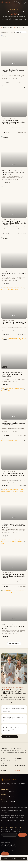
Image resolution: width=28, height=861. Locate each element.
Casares (3, 767)
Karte (15, 858)
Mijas (16, 760)
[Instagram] (2, 845)
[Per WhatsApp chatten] (18, 2)
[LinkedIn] (8, 845)
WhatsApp (23, 858)
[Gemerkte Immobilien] (15, 2)
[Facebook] (5, 845)
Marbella (3, 756)
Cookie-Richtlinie (15, 841)
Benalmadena (18, 767)
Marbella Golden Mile (6, 760)
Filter (6, 858)
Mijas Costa (4, 765)
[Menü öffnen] (25, 2)
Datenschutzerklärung (6, 841)
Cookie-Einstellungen (5, 842)
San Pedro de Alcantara (20, 765)
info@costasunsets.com (8, 801)
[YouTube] (11, 845)
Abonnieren (22, 834)
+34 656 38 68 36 (7, 792)
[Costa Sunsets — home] (9, 780)
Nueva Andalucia (18, 758)
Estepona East (4, 763)
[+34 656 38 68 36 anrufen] (22, 2)
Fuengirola (3, 770)
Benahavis (17, 756)
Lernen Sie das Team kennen (9, 736)
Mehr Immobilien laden (14, 643)
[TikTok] (14, 845)
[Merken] (24, 36)
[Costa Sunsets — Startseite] (6, 2)
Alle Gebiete (17, 770)
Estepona (3, 758)
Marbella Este (18, 763)
